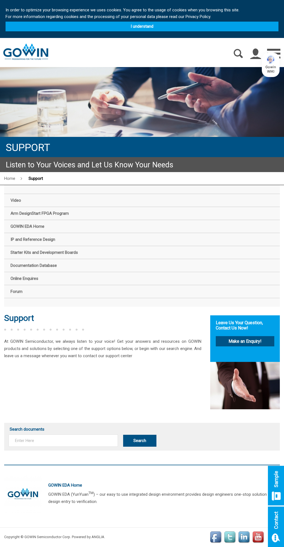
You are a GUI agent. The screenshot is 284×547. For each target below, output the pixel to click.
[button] (271, 65)
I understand (142, 26)
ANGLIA (98, 537)
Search (139, 440)
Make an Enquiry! (245, 341)
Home (9, 178)
